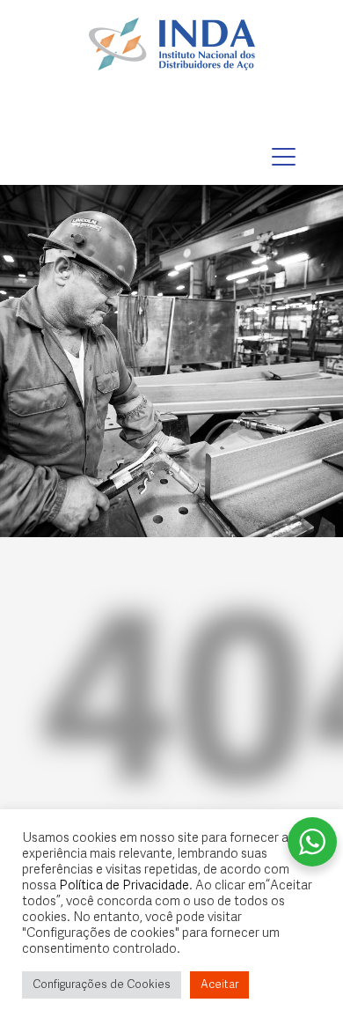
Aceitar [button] (219, 985)
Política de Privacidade (124, 886)
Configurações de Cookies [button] (102, 985)
